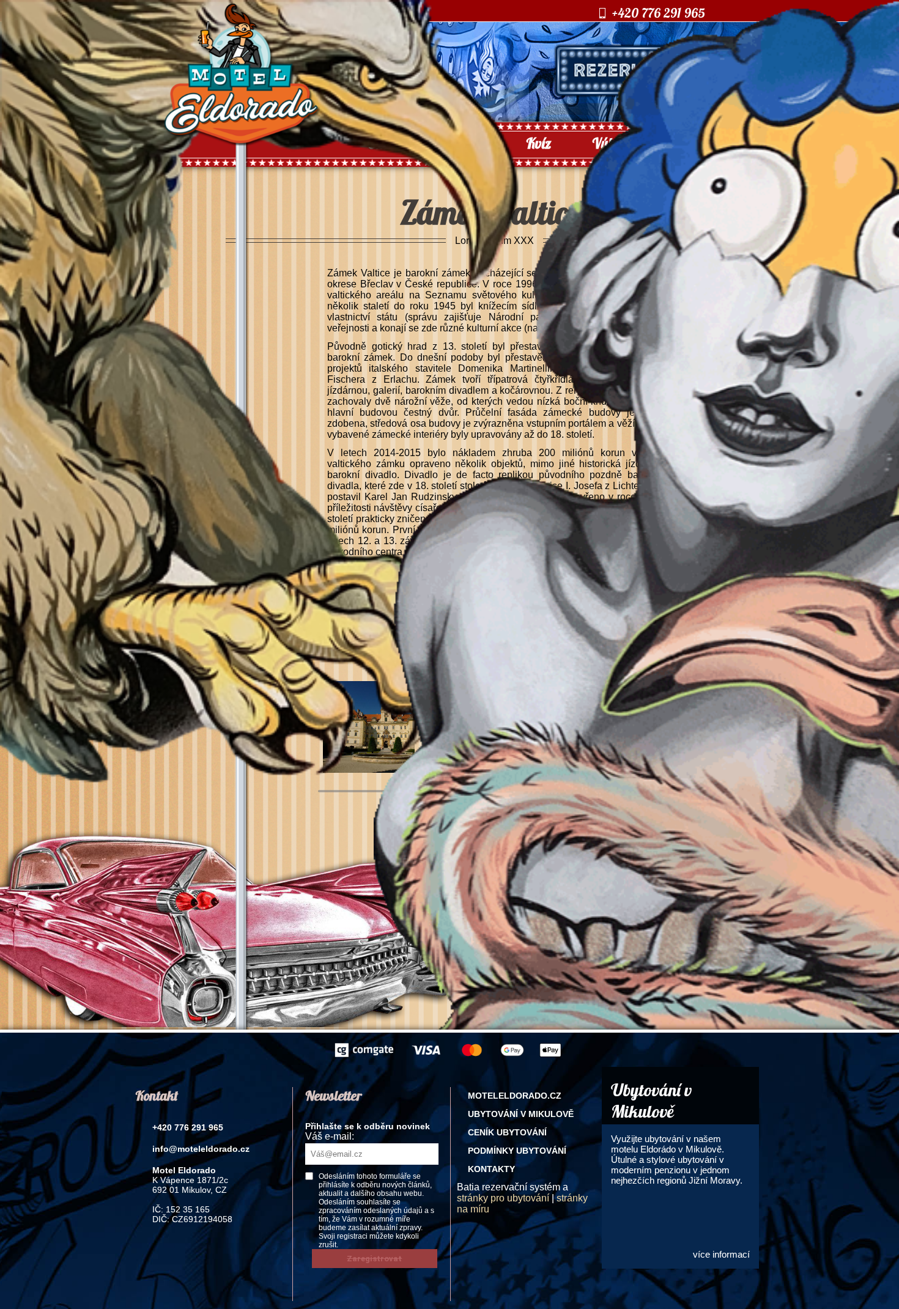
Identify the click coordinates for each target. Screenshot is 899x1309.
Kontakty (491, 1169)
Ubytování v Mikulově (521, 1114)
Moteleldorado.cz (514, 1096)
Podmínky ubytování (517, 1151)
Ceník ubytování (507, 1132)
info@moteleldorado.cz (201, 1149)
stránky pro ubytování (503, 1198)
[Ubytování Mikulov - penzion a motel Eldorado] (241, 142)
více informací (721, 1254)
